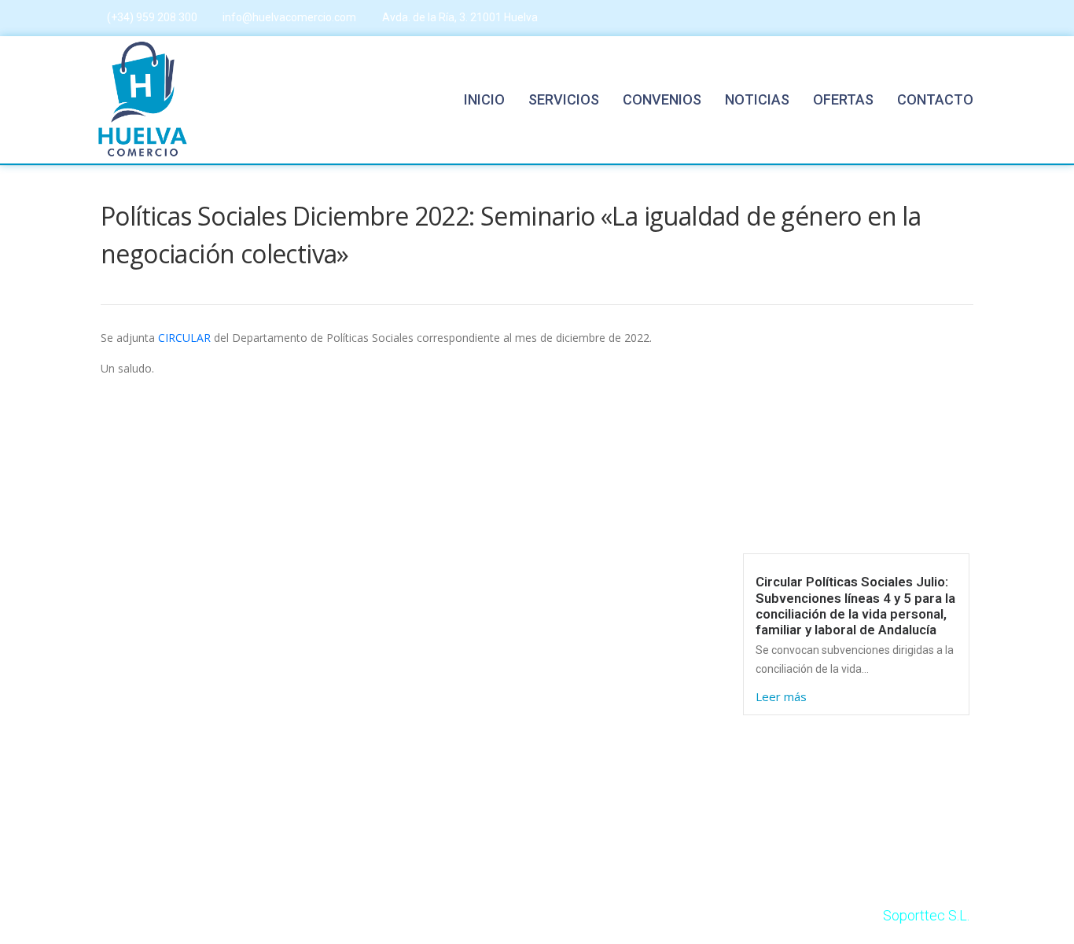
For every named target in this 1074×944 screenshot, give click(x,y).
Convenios (662, 99)
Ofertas (843, 99)
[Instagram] (968, 18)
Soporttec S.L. (926, 915)
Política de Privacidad (638, 635)
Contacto (935, 99)
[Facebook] (937, 18)
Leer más (781, 696)
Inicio (484, 99)
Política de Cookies (631, 598)
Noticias (757, 99)
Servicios (563, 99)
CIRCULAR (184, 337)
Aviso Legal (607, 560)
